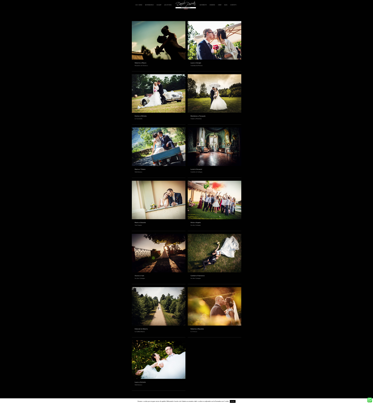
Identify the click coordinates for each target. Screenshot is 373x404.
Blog (225, 4)
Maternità (203, 4)
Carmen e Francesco (198, 275)
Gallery (159, 4)
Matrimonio (149, 4)
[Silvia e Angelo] (214, 200)
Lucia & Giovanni (196, 169)
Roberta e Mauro (140, 63)
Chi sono (139, 4)
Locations (168, 4)
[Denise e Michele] (158, 93)
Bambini (212, 4)
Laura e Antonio (140, 382)
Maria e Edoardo (140, 222)
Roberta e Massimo (197, 329)
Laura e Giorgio (196, 63)
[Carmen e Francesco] (214, 253)
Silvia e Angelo (196, 222)
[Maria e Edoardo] (158, 200)
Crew (219, 4)
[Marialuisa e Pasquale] (214, 93)
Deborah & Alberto (141, 329)
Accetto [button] (232, 401)
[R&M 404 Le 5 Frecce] (214, 306)
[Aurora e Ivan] (158, 253)
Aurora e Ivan (139, 275)
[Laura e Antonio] (158, 359)
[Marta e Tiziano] (158, 146)
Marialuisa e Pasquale (198, 116)
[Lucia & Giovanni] (214, 146)
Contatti (233, 4)
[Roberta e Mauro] (158, 40)
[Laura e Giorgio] (214, 40)
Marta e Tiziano (140, 169)
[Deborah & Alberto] (158, 306)
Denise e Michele (141, 116)
